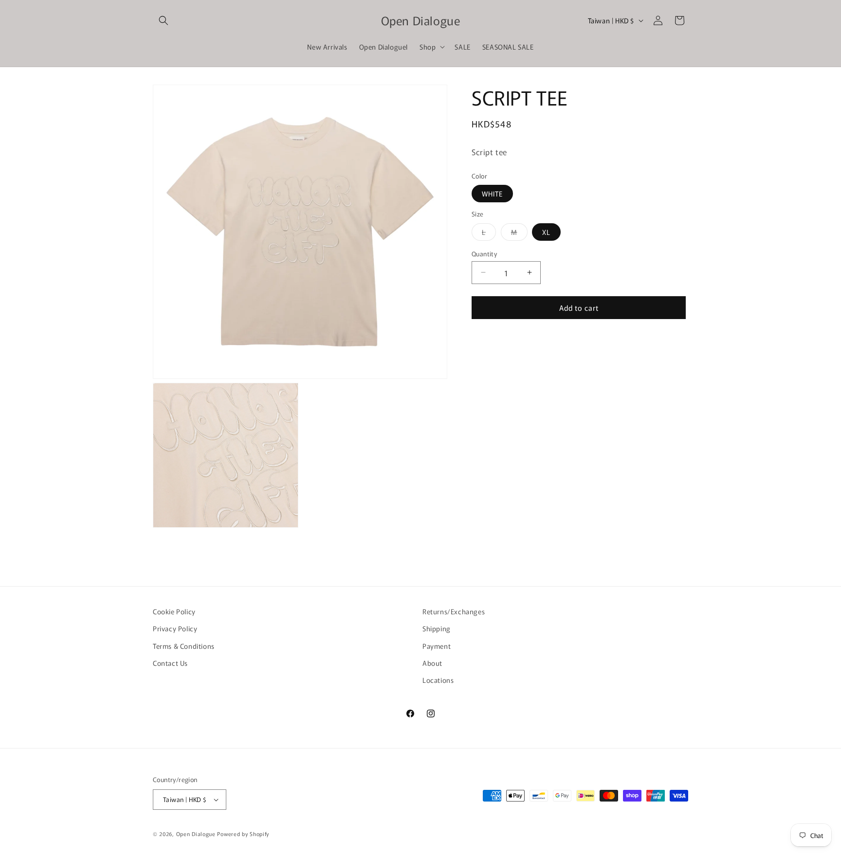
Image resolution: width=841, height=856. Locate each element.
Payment (436, 646)
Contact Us (170, 663)
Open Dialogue (196, 834)
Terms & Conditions (184, 646)
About (432, 663)
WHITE (492, 193)
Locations (438, 680)
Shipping (436, 628)
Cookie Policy (174, 611)
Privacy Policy (175, 628)
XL (546, 231)
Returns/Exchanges (453, 611)
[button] (163, 20)
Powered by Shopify (243, 834)
